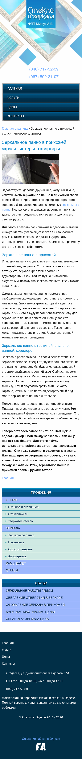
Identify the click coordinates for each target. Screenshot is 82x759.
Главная (15, 88)
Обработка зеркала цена (27, 618)
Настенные (16, 542)
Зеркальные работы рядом (29, 590)
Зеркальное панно (21, 535)
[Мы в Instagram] (39, 727)
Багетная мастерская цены (30, 611)
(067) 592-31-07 (44, 76)
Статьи (12, 570)
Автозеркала (17, 556)
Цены (12, 107)
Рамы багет (16, 563)
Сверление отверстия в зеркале (34, 597)
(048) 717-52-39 (44, 69)
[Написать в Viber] (45, 727)
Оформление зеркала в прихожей (35, 604)
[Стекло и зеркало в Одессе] (41, 14)
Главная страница (15, 128)
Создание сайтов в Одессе (41, 738)
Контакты (15, 116)
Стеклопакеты (18, 514)
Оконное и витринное (23, 507)
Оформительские (20, 549)
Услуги (13, 97)
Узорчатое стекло (20, 521)
